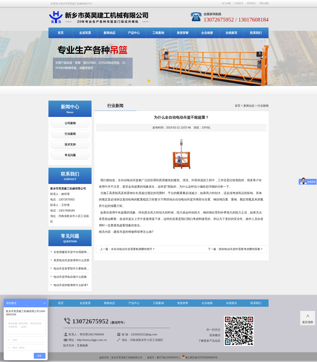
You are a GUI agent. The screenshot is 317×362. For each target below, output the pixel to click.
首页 (61, 32)
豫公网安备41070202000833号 (201, 357)
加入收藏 (226, 3)
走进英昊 (85, 32)
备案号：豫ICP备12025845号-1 (163, 357)
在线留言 (238, 3)
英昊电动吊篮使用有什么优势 (71, 260)
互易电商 (82, 345)
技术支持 (70, 144)
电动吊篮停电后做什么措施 (70, 276)
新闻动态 (109, 32)
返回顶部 (307, 319)
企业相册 (207, 32)
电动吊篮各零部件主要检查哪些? (74, 268)
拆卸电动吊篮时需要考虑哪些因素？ (241, 249)
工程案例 (158, 32)
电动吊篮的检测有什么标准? (71, 285)
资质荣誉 (183, 32)
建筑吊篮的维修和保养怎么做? (133, 231)
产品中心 (134, 32)
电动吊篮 (133, 180)
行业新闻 (70, 133)
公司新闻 (70, 123)
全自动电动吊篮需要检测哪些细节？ (133, 249)
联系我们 (251, 3)
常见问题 (70, 155)
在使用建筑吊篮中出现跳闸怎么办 (74, 252)
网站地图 (264, 3)
